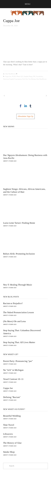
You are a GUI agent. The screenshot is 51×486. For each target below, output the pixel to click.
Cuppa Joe (11, 21)
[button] (25, 44)
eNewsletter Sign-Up (25, 116)
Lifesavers (8, 434)
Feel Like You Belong (29, 79)
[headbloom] (30, 105)
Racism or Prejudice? (13, 303)
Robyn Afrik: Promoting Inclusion (19, 254)
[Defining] (37, 96)
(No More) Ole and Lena (14, 321)
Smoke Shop (9, 452)
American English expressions (12, 79)
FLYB (14, 76)
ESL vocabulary (38, 76)
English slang (28, 76)
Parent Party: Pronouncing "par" (18, 361)
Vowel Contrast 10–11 (13, 379)
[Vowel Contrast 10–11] (14, 96)
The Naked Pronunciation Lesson (18, 312)
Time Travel (8, 425)
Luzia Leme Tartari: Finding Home (19, 223)
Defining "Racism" (12, 397)
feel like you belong (26, 11)
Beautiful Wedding (12, 416)
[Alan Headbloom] (25, 105)
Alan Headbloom (10, 74)
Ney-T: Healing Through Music (17, 284)
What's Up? (19, 76)
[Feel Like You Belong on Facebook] (20, 105)
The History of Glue (12, 443)
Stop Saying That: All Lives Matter (19, 342)
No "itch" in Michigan (13, 370)
